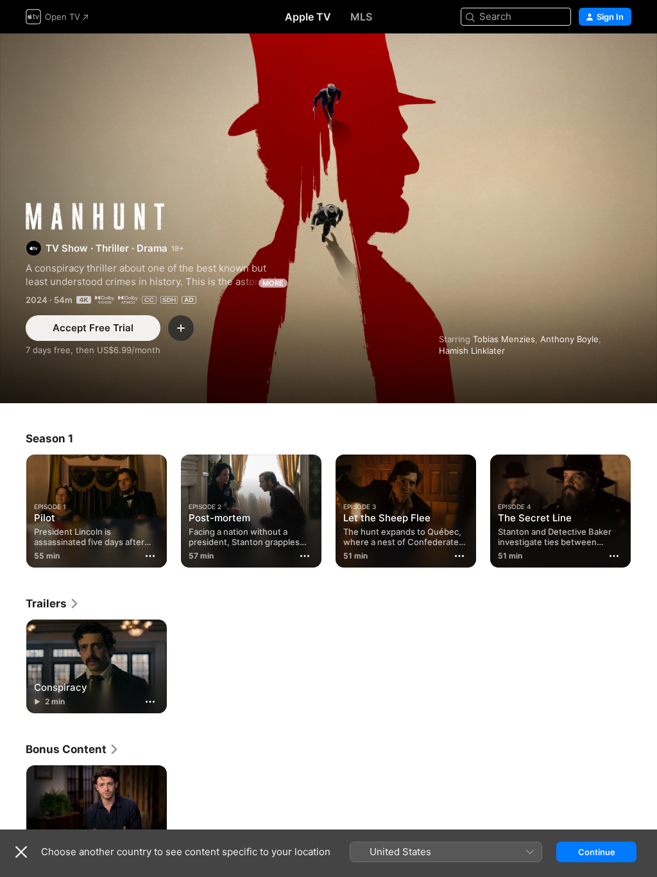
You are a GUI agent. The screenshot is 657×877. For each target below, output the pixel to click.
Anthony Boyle (569, 339)
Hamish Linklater (472, 350)
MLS (361, 16)
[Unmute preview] (622, 59)
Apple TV (308, 16)
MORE (273, 283)
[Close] (21, 852)
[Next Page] (644, 508)
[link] (53, 603)
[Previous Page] (13, 508)
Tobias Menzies (504, 339)
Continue (596, 852)
